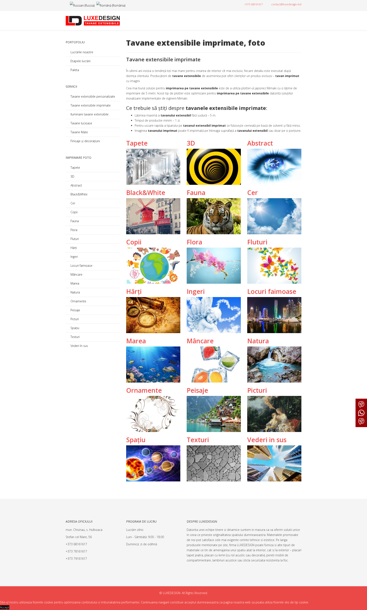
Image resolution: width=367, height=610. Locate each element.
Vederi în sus (79, 346)
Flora (73, 230)
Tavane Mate (79, 132)
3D (72, 176)
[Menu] (298, 20)
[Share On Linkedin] (165, 484)
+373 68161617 (253, 4)
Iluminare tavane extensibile (89, 114)
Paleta (74, 70)
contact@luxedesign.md (286, 4)
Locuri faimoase (81, 266)
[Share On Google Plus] (155, 484)
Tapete (75, 167)
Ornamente (78, 301)
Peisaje (75, 310)
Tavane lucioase (81, 123)
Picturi (74, 319)
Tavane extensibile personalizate (92, 96)
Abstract (76, 185)
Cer (72, 203)
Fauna (74, 221)
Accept (4, 607)
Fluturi (74, 239)
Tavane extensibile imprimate (90, 105)
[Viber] (361, 404)
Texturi (75, 337)
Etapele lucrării (80, 61)
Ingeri (74, 257)
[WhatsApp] (361, 413)
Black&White (79, 194)
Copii (74, 212)
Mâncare (76, 274)
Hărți (73, 248)
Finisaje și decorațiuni (85, 141)
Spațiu (74, 328)
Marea (74, 283)
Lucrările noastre (81, 52)
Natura (75, 292)
